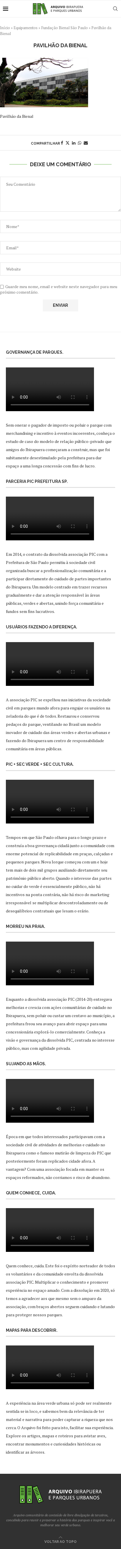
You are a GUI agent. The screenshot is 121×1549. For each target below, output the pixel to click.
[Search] (115, 8)
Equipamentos (26, 27)
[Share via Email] (86, 143)
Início (5, 27)
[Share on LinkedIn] (73, 143)
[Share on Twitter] (67, 143)
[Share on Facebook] (62, 143)
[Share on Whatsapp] (79, 143)
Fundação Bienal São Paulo (64, 27)
